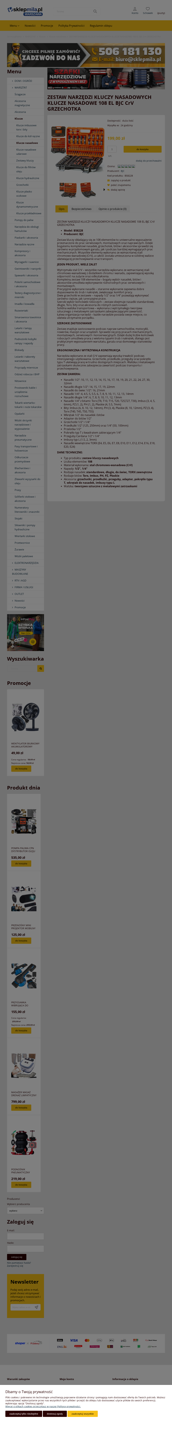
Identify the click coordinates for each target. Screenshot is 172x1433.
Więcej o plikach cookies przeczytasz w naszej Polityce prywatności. (43, 1406)
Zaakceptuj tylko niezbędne (23, 1413)
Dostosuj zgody (55, 1413)
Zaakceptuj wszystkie (83, 1413)
